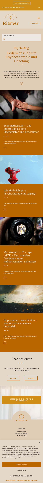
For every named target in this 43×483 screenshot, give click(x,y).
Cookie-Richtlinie (11, 480)
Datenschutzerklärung (23, 480)
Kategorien (8, 35)
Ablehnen (21, 470)
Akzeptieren (21, 464)
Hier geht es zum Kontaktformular (13, 7)
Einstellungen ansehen (21, 476)
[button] (40, 443)
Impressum (34, 480)
